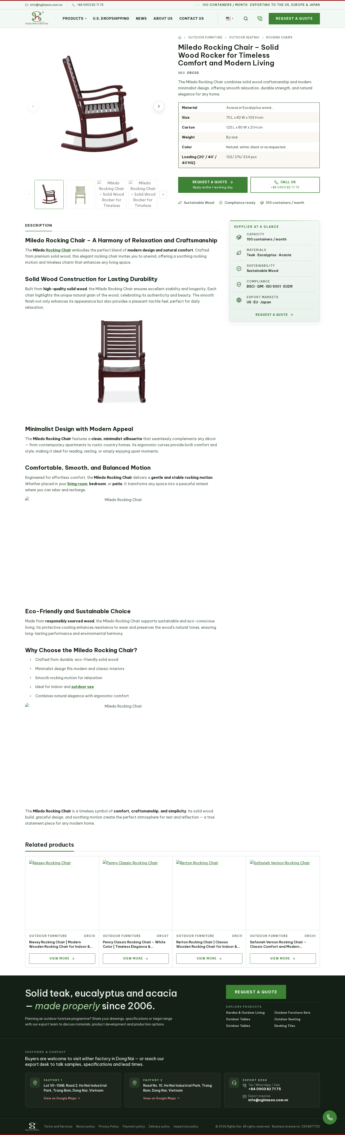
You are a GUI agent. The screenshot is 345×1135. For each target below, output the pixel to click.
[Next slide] (159, 106)
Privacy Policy (109, 1126)
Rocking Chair (58, 250)
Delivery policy (159, 1126)
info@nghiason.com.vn (268, 1100)
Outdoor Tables (238, 1019)
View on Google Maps (60, 1098)
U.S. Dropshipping (111, 18)
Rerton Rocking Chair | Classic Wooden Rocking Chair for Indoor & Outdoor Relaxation (206, 946)
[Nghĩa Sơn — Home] (36, 17)
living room (77, 483)
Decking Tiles (284, 1026)
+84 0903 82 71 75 (264, 1089)
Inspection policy (186, 1126)
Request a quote (294, 18)
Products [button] (73, 18)
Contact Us (191, 18)
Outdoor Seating (287, 1019)
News (141, 18)
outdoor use (82, 686)
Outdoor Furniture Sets (292, 1012)
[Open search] (246, 18)
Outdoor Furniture (48, 936)
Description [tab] (38, 225)
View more (59, 958)
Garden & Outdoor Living (245, 1012)
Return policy (85, 1126)
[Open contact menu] (330, 1117)
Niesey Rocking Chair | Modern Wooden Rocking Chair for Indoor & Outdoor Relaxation (59, 946)
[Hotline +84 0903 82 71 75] (260, 18)
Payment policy (134, 1126)
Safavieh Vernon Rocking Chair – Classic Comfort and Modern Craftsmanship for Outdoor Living (279, 946)
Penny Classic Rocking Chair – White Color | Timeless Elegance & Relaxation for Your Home (134, 946)
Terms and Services (58, 1126)
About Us (162, 18)
